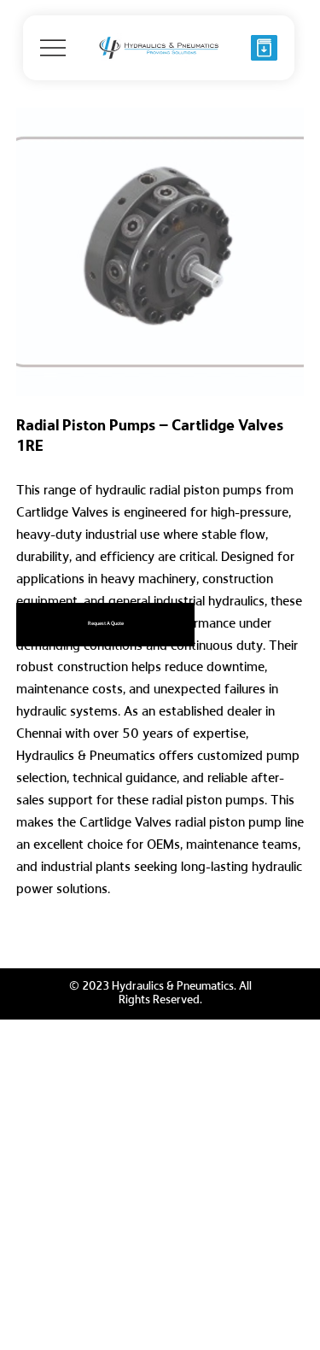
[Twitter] (56, 936)
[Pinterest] (44, 936)
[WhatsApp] (20, 936)
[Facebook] (32, 936)
